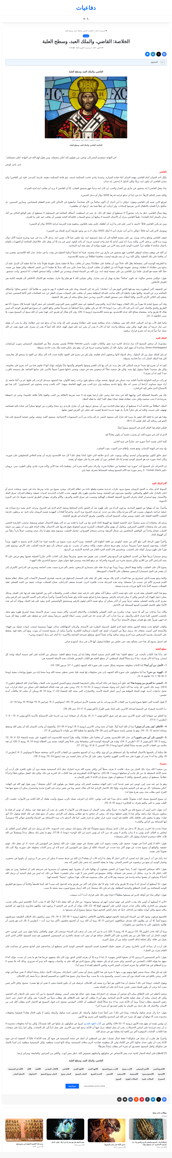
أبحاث (96, 31)
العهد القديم (78, 1069)
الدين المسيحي (142, 1069)
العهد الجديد (92, 1069)
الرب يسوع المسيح (109, 1069)
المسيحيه (120, 1074)
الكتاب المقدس (51, 1069)
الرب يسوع (126, 1069)
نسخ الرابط (72, 1086)
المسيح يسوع (147, 1074)
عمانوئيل (32, 1074)
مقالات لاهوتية (131, 1079)
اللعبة (37, 1069)
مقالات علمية (147, 1079)
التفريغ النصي (158, 1069)
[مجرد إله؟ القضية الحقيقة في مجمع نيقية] (24, 1130)
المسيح (161, 1074)
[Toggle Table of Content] (161, 62)
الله (28, 1069)
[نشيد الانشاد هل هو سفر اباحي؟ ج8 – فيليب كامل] (65, 1129)
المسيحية (133, 1074)
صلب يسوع (65, 1074)
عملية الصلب (18, 1074)
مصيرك (161, 1079)
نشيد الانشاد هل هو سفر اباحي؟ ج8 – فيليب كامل (67, 1142)
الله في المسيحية (15, 1069)
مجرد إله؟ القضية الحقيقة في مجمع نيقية (29, 1144)
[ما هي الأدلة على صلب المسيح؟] (106, 1130)
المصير (109, 1074)
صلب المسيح (80, 1074)
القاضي (65, 1069)
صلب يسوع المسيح (48, 1074)
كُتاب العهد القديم (92, 1023)
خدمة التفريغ (96, 1074)
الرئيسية (103, 31)
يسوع (118, 1079)
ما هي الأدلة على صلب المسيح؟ (114, 1144)
